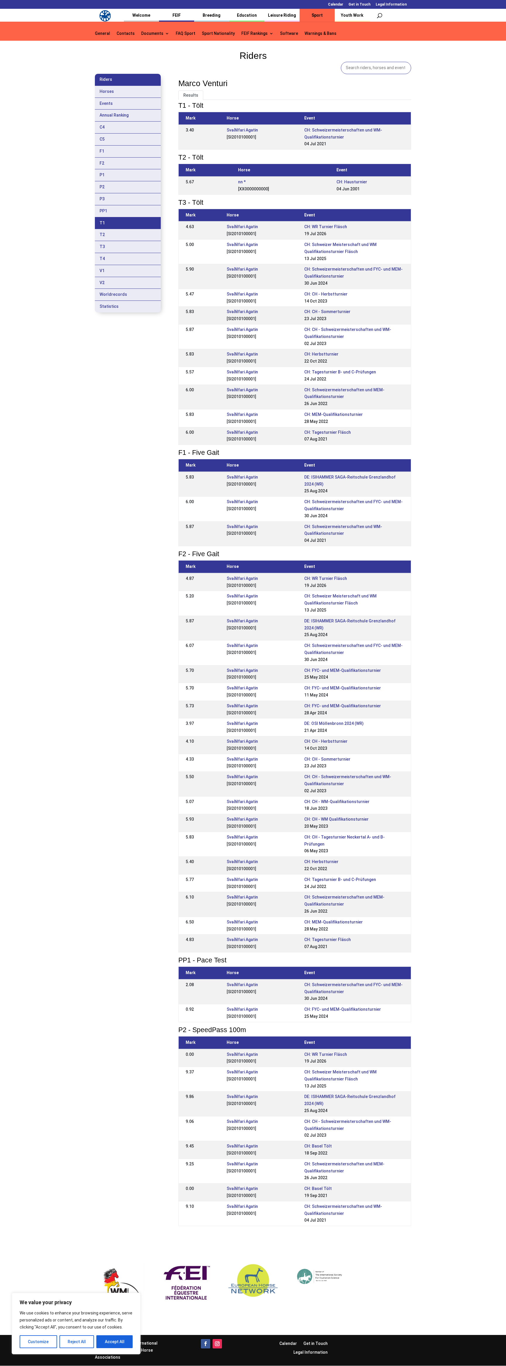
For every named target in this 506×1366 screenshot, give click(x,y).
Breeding (211, 15)
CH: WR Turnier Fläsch (325, 226)
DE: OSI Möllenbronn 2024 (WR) (334, 723)
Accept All (114, 1341)
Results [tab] (190, 95)
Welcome (141, 15)
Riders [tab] (106, 79)
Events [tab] (106, 103)
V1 (102, 270)
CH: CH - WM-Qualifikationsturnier (337, 801)
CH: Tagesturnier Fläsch (327, 432)
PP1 (103, 211)
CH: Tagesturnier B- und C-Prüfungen (340, 372)
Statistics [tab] (109, 306)
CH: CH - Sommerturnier (327, 311)
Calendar (335, 4)
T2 (102, 234)
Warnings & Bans (320, 33)
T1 (102, 223)
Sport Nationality (218, 33)
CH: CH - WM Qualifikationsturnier (336, 819)
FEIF (176, 15)
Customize (38, 1341)
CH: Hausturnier (351, 182)
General (102, 33)
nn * (242, 182)
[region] (76, 1323)
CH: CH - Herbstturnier (326, 294)
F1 (102, 151)
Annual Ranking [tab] (114, 115)
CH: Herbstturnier (321, 354)
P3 (102, 199)
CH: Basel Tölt (318, 1146)
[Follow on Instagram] (217, 1343)
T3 (102, 246)
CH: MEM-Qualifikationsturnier (333, 414)
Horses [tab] (107, 91)
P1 (102, 175)
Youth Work (352, 15)
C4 (102, 127)
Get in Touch (359, 4)
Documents (152, 33)
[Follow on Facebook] (205, 1343)
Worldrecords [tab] (113, 294)
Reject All (77, 1341)
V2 (102, 282)
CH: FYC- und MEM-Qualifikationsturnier (342, 670)
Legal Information (391, 4)
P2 (102, 187)
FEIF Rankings (254, 33)
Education (247, 15)
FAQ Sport (185, 33)
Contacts (126, 33)
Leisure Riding (282, 15)
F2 (102, 163)
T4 (102, 258)
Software (289, 33)
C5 (102, 139)
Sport (317, 15)
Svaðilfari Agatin (242, 130)
